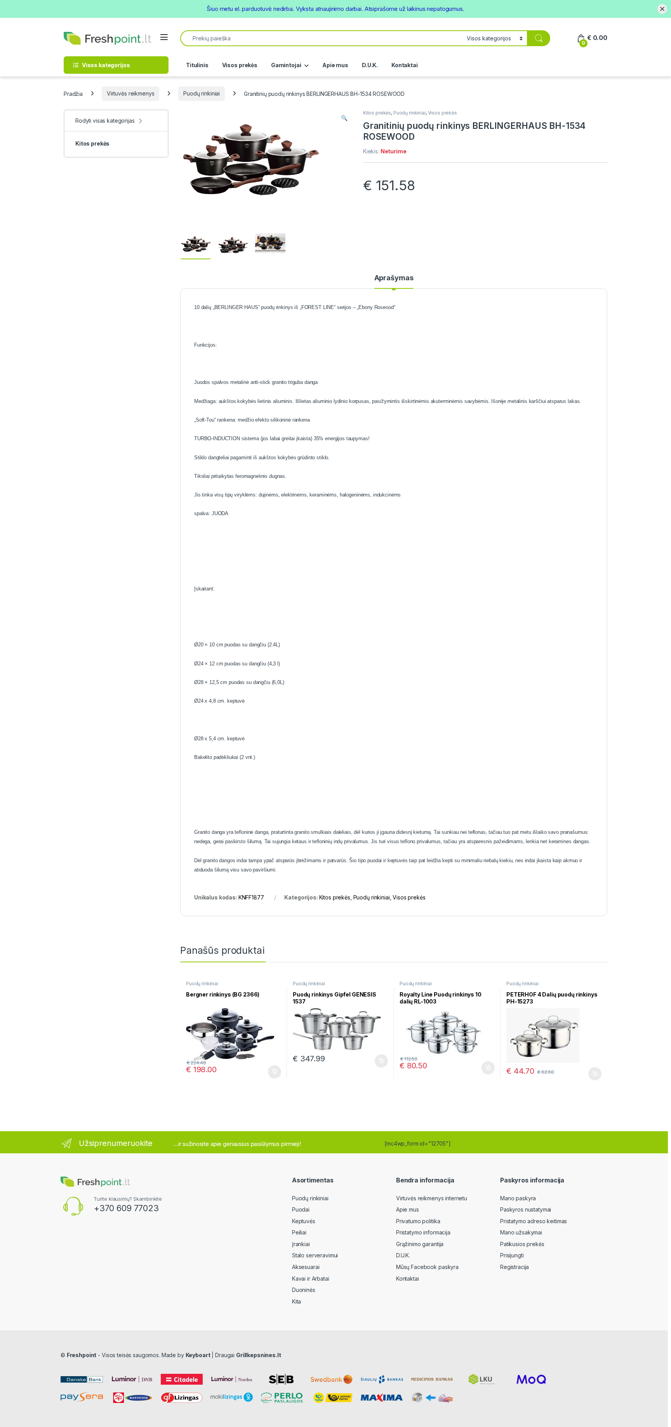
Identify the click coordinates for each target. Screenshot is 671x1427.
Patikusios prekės (522, 1244)
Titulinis (197, 65)
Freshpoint (82, 1355)
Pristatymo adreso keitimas (533, 1221)
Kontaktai (404, 65)
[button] (344, 118)
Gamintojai (286, 65)
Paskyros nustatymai (525, 1209)
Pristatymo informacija (423, 1232)
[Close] (662, 9)
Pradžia (73, 93)
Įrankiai (301, 1244)
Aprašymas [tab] (394, 278)
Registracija (514, 1267)
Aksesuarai (306, 1267)
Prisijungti (511, 1255)
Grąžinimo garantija (419, 1244)
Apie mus (335, 65)
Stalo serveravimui (315, 1255)
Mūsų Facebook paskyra (427, 1267)
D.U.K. (370, 65)
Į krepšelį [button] (271, 1071)
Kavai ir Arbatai (310, 1278)
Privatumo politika (418, 1221)
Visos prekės (239, 65)
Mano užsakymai (521, 1232)
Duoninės (303, 1289)
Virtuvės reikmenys (130, 93)
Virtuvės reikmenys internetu (431, 1198)
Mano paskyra (518, 1198)
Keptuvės (303, 1221)
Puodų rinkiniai (201, 93)
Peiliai (299, 1232)
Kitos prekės (377, 113)
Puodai (300, 1209)
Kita (296, 1301)
